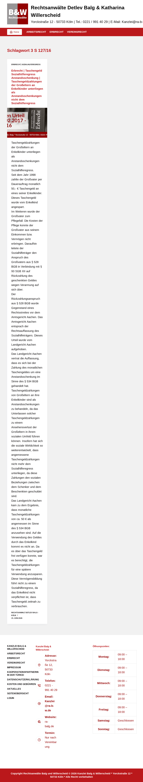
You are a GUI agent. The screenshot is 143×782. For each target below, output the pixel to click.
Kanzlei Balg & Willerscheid (16, 647)
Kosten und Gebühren (21, 684)
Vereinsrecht (77, 31)
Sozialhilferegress (31, 65)
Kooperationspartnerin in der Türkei (23, 673)
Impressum (14, 667)
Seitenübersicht (18, 693)
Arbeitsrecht (36, 31)
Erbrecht (57, 31)
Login (10, 698)
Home (16, 32)
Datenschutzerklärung (23, 679)
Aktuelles (14, 689)
